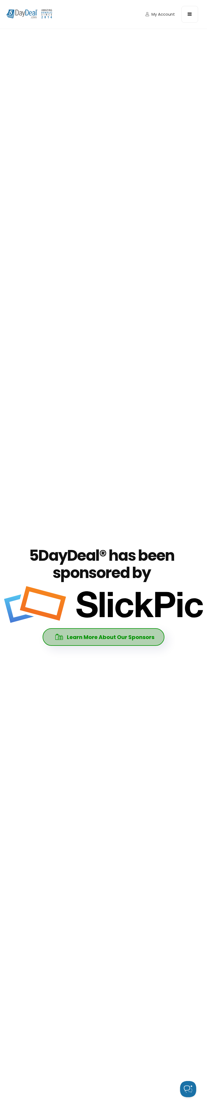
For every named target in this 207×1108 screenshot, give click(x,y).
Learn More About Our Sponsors (104, 637)
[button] (189, 14)
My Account (160, 14)
